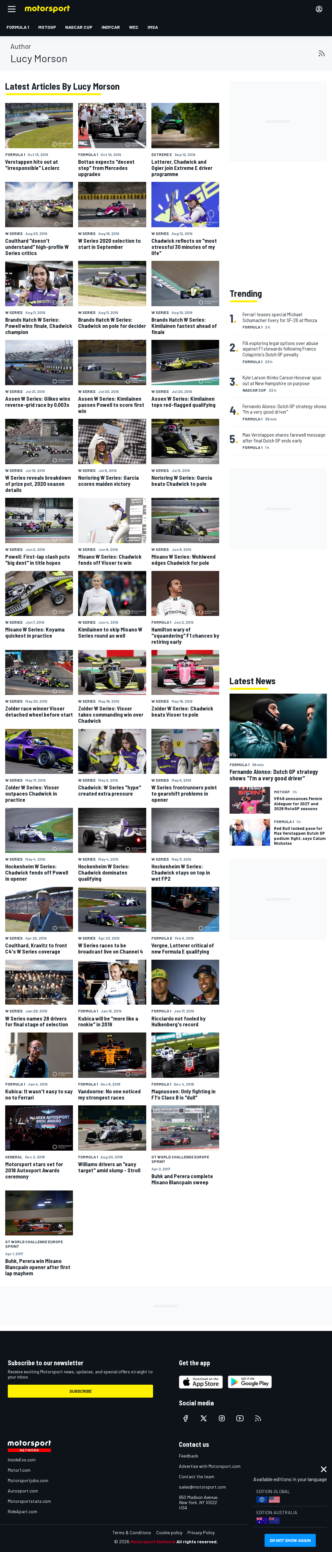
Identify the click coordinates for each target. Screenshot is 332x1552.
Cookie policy (169, 1532)
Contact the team (196, 1476)
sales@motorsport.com (202, 1487)
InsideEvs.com (22, 1459)
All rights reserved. (197, 1541)
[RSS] (321, 53)
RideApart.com (22, 1511)
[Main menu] (11, 9)
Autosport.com (23, 1490)
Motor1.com (19, 1470)
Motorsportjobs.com (28, 1480)
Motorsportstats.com (29, 1501)
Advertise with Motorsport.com (210, 1466)
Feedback (188, 1455)
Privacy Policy (201, 1532)
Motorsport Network (152, 1541)
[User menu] (319, 9)
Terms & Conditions (132, 1532)
